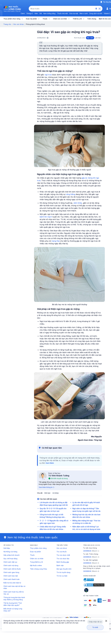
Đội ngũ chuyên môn (64, 569)
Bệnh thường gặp (63, 562)
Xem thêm (50, 463)
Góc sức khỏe (18, 24)
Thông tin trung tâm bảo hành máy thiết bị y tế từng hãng (14, 598)
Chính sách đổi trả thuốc (12, 569)
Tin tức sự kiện (62, 576)
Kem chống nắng (49, 13)
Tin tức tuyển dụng (63, 572)
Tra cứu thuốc (62, 552)
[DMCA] (94, 585)
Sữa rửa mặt (73, 13)
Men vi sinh (84, 13)
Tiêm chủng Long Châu (38, 569)
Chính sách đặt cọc (10, 562)
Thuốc (32, 555)
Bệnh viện (60, 565)
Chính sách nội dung (10, 565)
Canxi (23, 13)
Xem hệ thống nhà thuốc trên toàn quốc (32, 537)
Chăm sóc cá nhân (36, 558)
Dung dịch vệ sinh (95, 13)
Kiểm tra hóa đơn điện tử (12, 583)
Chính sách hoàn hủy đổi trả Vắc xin (13, 593)
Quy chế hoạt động (10, 558)
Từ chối (95, 627)
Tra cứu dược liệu (63, 558)
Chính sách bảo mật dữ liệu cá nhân (14, 587)
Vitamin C (107, 13)
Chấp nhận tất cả (95, 622)
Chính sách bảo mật (10, 576)
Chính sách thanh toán (11, 579)
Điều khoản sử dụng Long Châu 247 (12, 610)
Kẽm (36, 13)
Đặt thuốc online (36, 565)
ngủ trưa (48, 75)
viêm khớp (77, 203)
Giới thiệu (6, 548)
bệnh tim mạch (46, 217)
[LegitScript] (94, 590)
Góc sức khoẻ (62, 548)
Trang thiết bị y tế (36, 562)
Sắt (40, 13)
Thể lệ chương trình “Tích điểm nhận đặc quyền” (12, 604)
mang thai (55, 241)
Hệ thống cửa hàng (10, 552)
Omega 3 (29, 13)
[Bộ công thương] (88, 580)
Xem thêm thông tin (46, 487)
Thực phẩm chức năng (38, 548)
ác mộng (55, 493)
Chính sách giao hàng (11, 572)
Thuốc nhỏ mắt (62, 13)
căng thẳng (70, 194)
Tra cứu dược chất (63, 555)
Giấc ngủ (47, 493)
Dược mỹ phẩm (35, 552)
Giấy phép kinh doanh (11, 555)
